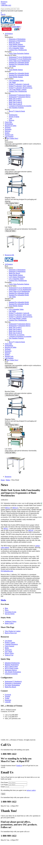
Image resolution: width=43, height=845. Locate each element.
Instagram (8, 700)
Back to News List (11, 633)
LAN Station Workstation (17, 46)
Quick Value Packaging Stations (19, 53)
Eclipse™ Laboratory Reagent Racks (20, 88)
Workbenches (13, 115)
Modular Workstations (12, 664)
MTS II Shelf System (11, 668)
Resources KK (9, 255)
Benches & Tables (10, 12)
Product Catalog (10, 642)
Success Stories (9, 614)
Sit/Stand (7, 14)
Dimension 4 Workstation (13, 683)
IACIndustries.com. (7, 571)
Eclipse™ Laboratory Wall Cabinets (20, 86)
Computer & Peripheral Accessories (20, 106)
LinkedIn (8, 702)
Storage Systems (14, 116)
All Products (9, 33)
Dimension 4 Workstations (17, 39)
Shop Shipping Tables (12, 203)
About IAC (8, 650)
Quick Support (9, 646)
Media (8, 480)
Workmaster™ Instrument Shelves (19, 95)
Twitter (7, 698)
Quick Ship (8, 9)
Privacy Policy (9, 653)
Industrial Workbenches (12, 663)
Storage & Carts (10, 21)
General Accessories (11, 673)
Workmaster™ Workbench (13, 681)
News (6, 610)
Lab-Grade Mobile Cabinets (17, 89)
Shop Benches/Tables (12, 173)
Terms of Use (9, 655)
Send (3, 794)
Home (3, 480)
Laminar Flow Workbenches (18, 50)
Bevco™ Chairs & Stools (17, 111)
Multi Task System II (15, 102)
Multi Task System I (15, 98)
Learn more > (16, 26)
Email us (19, 765)
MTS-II (15, 508)
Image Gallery (9, 623)
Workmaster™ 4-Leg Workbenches (20, 57)
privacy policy (31, 790)
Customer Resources (11, 644)
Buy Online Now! (12, 138)
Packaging (8, 16)
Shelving (7, 18)
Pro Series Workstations (12, 685)
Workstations (9, 10)
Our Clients (8, 651)
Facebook (8, 694)
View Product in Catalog (12, 631)
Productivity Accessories (16, 334)
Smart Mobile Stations (16, 44)
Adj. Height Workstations (13, 672)
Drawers (11, 120)
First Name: (5, 782)
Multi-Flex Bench (14, 42)
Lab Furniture (9, 23)
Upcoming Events (10, 612)
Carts (10, 118)
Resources (8, 25)
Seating (7, 19)
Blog (6, 608)
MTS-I (7, 508)
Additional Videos (10, 621)
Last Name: (4, 784)
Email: (3, 787)
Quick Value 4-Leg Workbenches (19, 60)
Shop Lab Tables (10, 231)
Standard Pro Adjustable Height (19, 62)
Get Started (8, 640)
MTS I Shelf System (11, 666)
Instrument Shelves (11, 670)
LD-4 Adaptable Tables (16, 48)
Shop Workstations (11, 146)
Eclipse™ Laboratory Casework (19, 84)
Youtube (7, 696)
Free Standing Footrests (16, 107)
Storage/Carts (9, 135)
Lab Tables (12, 66)
